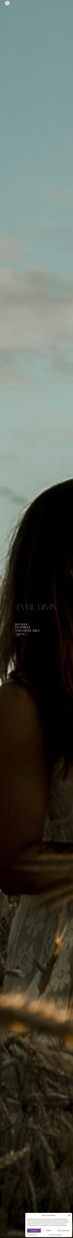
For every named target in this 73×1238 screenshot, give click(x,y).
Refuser (48, 1230)
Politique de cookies (32, 1234)
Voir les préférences (63, 1230)
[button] (69, 1215)
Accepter (34, 1230)
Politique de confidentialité (55, 1234)
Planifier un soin (20, 634)
